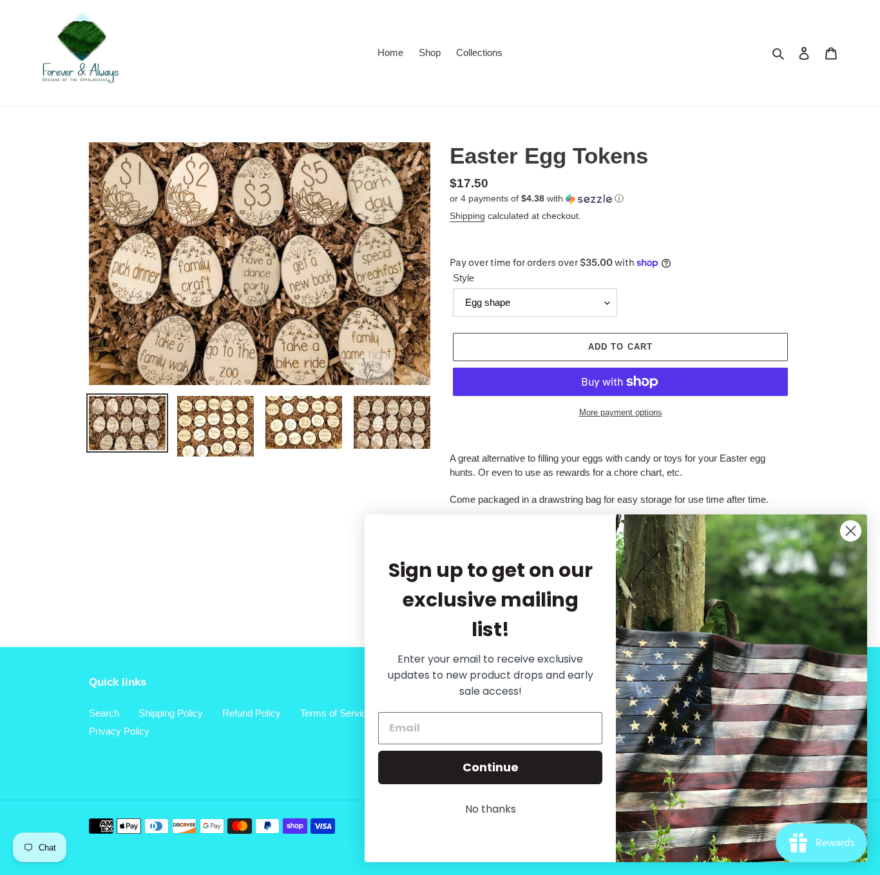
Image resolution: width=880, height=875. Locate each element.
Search (104, 713)
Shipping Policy (171, 713)
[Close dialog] (850, 531)
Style (463, 277)
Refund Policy (251, 713)
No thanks (490, 809)
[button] (537, 199)
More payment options (620, 412)
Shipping (467, 216)
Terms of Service (336, 713)
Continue (491, 767)
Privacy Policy (119, 731)
